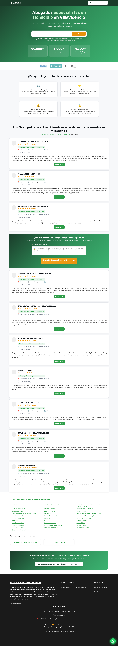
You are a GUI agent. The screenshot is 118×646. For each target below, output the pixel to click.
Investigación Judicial (18, 523)
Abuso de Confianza (17, 504)
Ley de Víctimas (81, 523)
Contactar (58, 164)
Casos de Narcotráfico (18, 508)
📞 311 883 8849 (59, 615)
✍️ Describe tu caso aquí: (40, 244)
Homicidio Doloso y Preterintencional (25, 542)
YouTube (104, 587)
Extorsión (47, 518)
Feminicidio (15, 520)
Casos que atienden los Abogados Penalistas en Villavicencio (32, 499)
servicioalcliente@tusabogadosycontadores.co (59, 611)
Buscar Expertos (79, 34)
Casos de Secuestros (50, 508)
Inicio (41, 134)
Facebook (97, 587)
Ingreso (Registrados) (67, 587)
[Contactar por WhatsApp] (113, 641)
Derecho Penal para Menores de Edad (54, 516)
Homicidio (67, 134)
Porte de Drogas (81, 525)
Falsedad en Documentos (84, 518)
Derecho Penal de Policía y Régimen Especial (89, 513)
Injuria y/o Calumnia (82, 520)
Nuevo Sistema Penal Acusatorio (53, 525)
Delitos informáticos (49, 511)
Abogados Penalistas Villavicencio (53, 134)
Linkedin (96, 591)
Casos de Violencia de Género (85, 508)
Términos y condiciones (51, 631)
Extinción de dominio (18, 518)
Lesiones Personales (50, 523)
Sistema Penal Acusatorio (19, 530)
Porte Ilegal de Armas (18, 527)
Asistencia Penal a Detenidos (52, 504)
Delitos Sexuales (81, 511)
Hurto (45, 520)
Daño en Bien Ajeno (17, 511)
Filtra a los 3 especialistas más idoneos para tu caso (59, 261)
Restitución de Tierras (83, 527)
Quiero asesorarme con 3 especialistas (59, 564)
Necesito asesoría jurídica (98, 3)
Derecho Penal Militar (18, 516)
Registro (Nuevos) (81, 587)
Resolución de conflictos (51, 527)
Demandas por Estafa (50, 513)
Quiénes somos (15, 604)
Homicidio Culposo (59, 542)
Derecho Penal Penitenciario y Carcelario (88, 516)
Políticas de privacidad (67, 631)
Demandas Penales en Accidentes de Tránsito (24, 513)
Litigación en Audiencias (18, 525)
